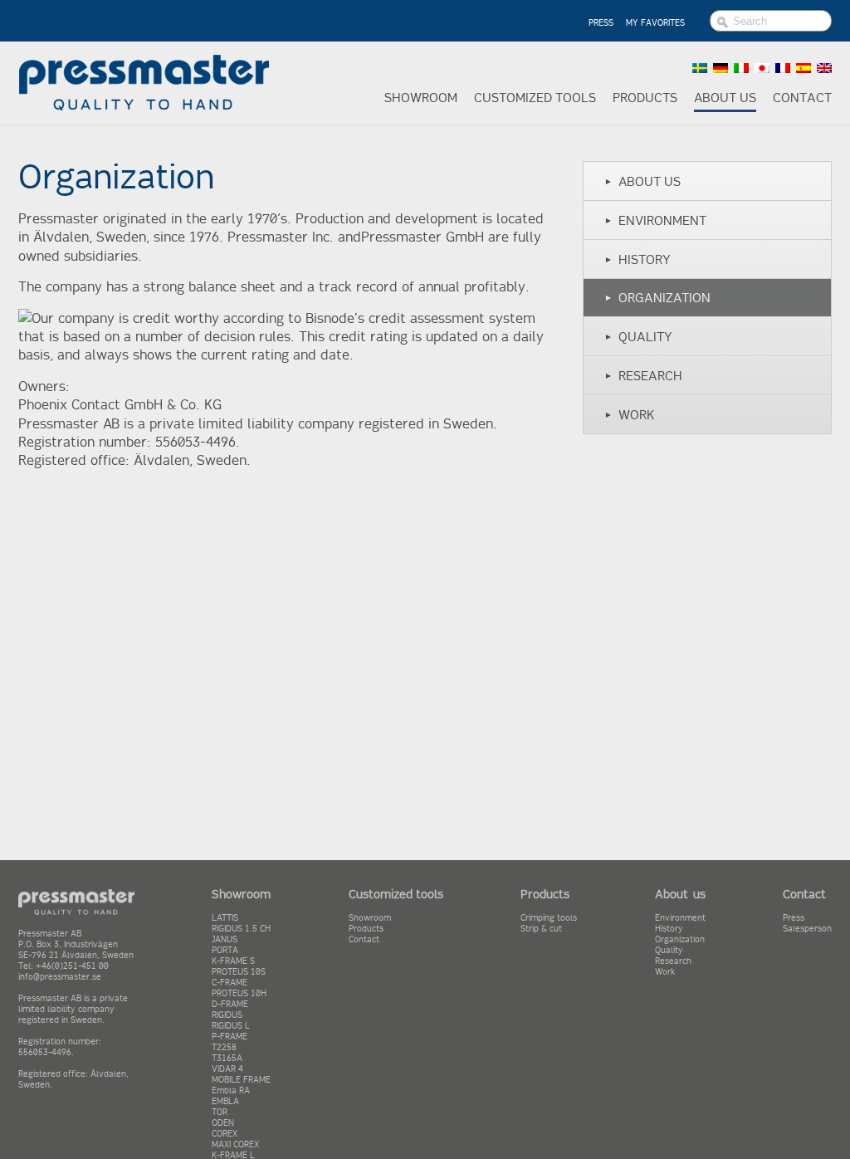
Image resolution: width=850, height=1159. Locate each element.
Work (629, 415)
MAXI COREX (235, 1144)
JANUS (224, 939)
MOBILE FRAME (241, 1079)
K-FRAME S (233, 961)
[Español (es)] (803, 68)
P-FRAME (229, 1036)
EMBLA (225, 1101)
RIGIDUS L (231, 1025)
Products (645, 97)
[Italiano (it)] (741, 68)
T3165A (227, 1058)
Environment (655, 220)
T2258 (224, 1047)
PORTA (225, 950)
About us (725, 97)
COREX (224, 1133)
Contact (802, 97)
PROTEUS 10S (239, 971)
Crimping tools (548, 917)
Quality (638, 337)
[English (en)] (824, 68)
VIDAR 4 (227, 1069)
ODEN (223, 1122)
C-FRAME (229, 982)
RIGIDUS (227, 1015)
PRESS (601, 22)
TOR (219, 1112)
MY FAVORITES (655, 22)
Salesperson (807, 928)
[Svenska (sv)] (699, 68)
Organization (657, 298)
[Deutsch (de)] (720, 68)
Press (793, 917)
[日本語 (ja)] (762, 68)
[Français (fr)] (782, 68)
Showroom (420, 97)
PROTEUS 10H (239, 993)
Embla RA (231, 1090)
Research (643, 376)
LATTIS (225, 917)
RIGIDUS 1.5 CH (241, 928)
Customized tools (535, 97)
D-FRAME (230, 1004)
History (637, 259)
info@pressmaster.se (59, 976)
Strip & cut (541, 928)
